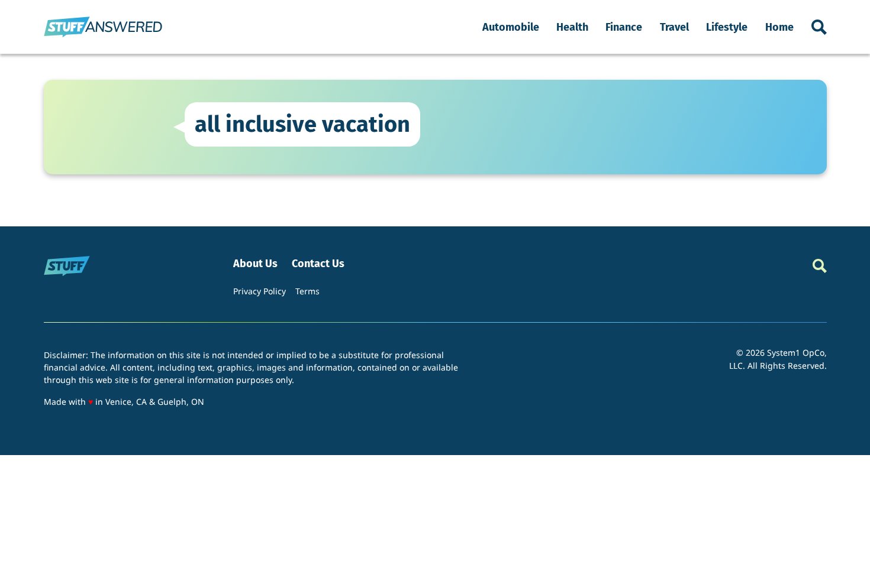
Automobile (510, 27)
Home (779, 27)
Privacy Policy (259, 291)
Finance (623, 27)
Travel (674, 27)
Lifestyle (726, 27)
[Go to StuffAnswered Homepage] (103, 27)
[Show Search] (819, 27)
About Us (255, 264)
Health (572, 27)
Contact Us (318, 264)
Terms (307, 291)
